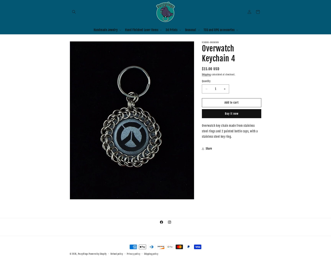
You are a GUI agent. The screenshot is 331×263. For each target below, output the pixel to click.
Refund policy (117, 254)
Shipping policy (151, 254)
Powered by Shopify (98, 254)
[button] (74, 12)
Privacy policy (133, 254)
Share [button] (209, 148)
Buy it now (231, 113)
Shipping (206, 74)
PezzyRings (83, 254)
